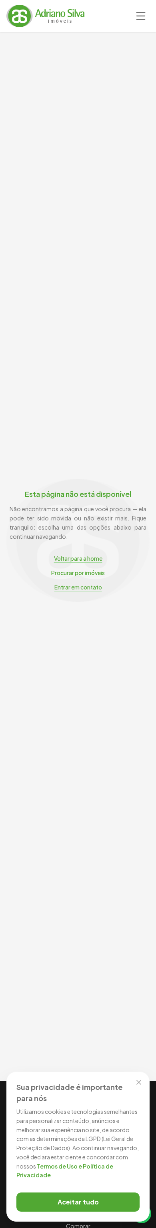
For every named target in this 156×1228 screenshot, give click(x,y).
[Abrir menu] (141, 16)
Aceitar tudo (78, 1202)
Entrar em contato (78, 587)
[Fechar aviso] (139, 1082)
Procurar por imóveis (78, 572)
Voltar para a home (78, 558)
